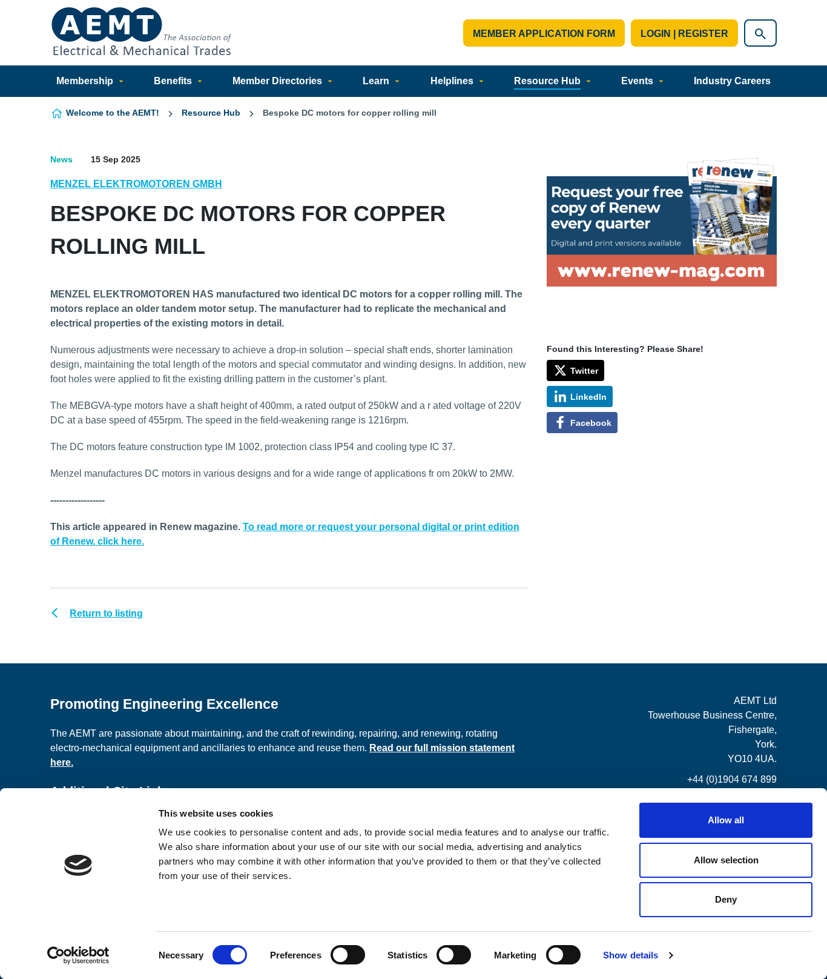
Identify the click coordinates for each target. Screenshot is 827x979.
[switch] (348, 954)
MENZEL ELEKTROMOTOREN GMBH (136, 184)
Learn (376, 81)
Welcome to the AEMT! (112, 113)
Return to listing (106, 613)
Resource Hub (547, 81)
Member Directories (277, 81)
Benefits (173, 81)
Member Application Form (544, 33)
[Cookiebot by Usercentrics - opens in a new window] (78, 955)
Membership (84, 81)
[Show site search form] (760, 33)
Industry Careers (732, 81)
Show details (630, 955)
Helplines (451, 81)
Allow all (726, 820)
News (61, 159)
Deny (726, 899)
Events (637, 81)
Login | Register (684, 33)
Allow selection (726, 860)
